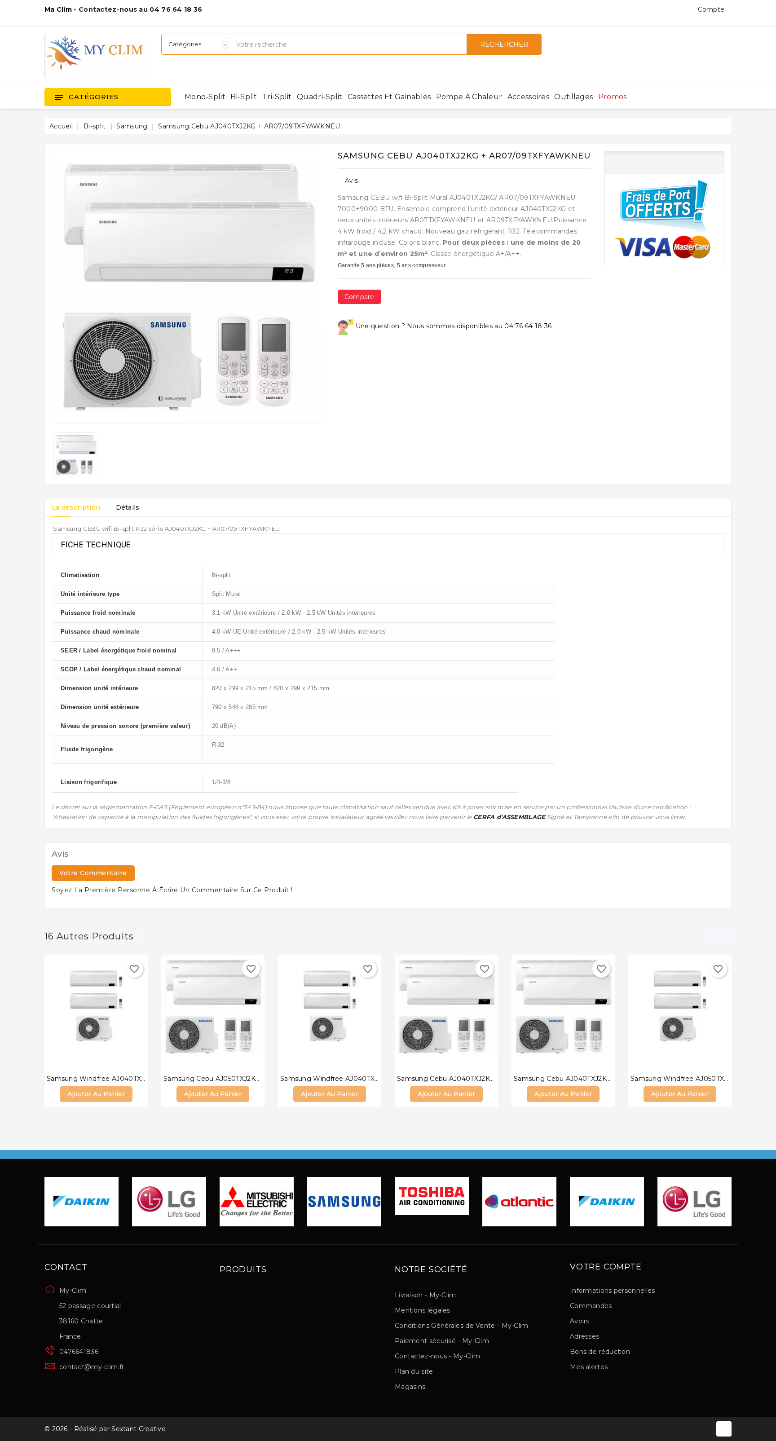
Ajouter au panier (96, 1094)
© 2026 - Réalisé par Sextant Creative (105, 1429)
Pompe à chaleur (469, 97)
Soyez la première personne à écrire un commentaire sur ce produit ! (172, 890)
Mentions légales (422, 1310)
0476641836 (78, 1352)
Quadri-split (320, 97)
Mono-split (205, 97)
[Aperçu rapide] (105, 1012)
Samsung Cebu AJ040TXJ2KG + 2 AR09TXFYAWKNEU (485, 1079)
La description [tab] (76, 507)
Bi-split (243, 97)
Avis (351, 180)
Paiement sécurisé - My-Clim (442, 1341)
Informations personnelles (612, 1291)
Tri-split (277, 97)
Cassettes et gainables (389, 97)
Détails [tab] (128, 507)
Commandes (591, 1306)
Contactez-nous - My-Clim (437, 1356)
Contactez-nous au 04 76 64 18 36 (141, 9)
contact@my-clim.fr (91, 1367)
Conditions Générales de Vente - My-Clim (462, 1326)
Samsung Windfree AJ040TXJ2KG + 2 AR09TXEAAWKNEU (142, 1079)
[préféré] (123, 1012)
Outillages (573, 97)
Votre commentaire (93, 873)
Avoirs (580, 1321)
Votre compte (606, 1267)
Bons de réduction (600, 1352)
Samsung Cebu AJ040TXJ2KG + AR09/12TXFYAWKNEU (604, 1079)
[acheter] (69, 1012)
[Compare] (87, 1012)
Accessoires (528, 97)
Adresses (584, 1336)
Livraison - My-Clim (425, 1295)
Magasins (410, 1387)
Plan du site (414, 1371)
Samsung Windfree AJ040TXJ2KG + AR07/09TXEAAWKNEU (378, 1079)
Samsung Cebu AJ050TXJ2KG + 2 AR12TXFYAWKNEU (250, 1079)
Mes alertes (589, 1367)
